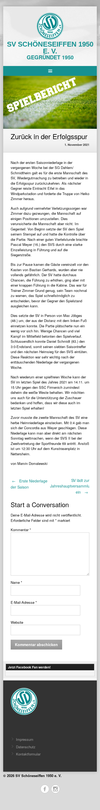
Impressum (24, 739)
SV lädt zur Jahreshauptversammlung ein (72, 486)
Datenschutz (25, 746)
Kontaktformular (28, 754)
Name (16, 582)
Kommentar (21, 529)
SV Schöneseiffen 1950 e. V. (50, 47)
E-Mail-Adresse (24, 602)
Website (17, 622)
